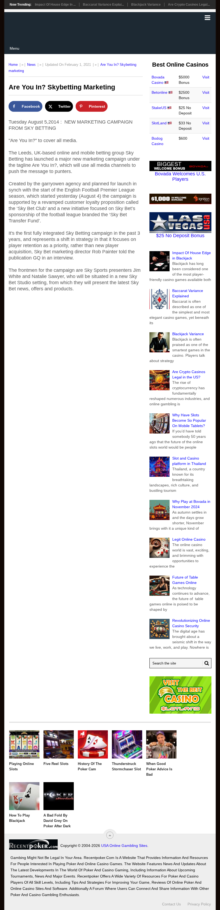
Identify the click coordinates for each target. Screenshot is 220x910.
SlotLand (159, 123)
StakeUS (159, 108)
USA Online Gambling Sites (124, 845)
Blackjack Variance (146, 4)
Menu (14, 48)
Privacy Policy (199, 904)
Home (13, 65)
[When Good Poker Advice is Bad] (161, 744)
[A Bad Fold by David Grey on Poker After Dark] (58, 796)
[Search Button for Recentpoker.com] (205, 663)
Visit (205, 77)
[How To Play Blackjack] (24, 796)
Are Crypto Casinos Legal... (189, 4)
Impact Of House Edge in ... (55, 4)
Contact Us (171, 904)
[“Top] (109, 835)
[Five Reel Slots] (58, 744)
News (31, 65)
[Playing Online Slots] (24, 744)
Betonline (159, 92)
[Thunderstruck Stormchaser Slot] (127, 744)
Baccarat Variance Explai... (103, 4)
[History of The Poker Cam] (93, 744)
